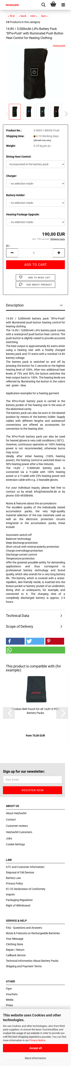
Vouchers (12, 994)
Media (9, 999)
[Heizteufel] (11, 5)
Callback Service (16, 955)
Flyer (9, 988)
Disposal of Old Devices (20, 872)
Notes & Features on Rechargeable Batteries (33, 933)
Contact (11, 819)
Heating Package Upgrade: (23, 214)
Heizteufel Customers (19, 832)
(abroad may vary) (42, 140)
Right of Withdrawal (18, 905)
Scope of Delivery (19, 626)
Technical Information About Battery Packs (32, 960)
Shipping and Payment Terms (24, 966)
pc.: (8, 245)
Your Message (14, 938)
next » (33, 16)
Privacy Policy (14, 883)
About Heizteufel (16, 813)
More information (35, 1058)
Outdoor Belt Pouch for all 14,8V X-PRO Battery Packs (35, 710)
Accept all (35, 1048)
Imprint (10, 894)
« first (11, 16)
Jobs (9, 838)
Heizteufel (59, 45)
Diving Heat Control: (18, 156)
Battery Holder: (15, 195)
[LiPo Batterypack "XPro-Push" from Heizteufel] (35, 73)
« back (22, 16)
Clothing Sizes (14, 944)
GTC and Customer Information (25, 866)
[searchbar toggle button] (43, 5)
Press (9, 1005)
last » (44, 16)
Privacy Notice (37, 1040)
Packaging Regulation (19, 900)
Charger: (11, 175)
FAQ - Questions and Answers (24, 927)
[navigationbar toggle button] (63, 5)
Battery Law (13, 878)
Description (15, 305)
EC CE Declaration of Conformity (25, 889)
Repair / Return (15, 949)
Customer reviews (17, 825)
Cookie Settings (15, 844)
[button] (65, 114)
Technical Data (17, 616)
